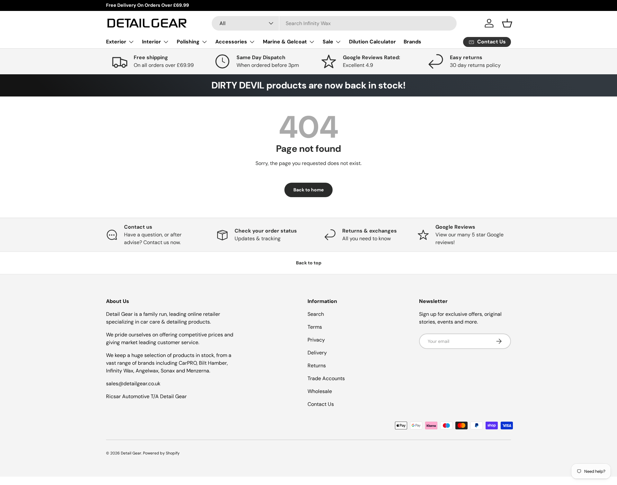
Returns (317, 365)
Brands (412, 41)
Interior (151, 41)
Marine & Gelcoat (285, 41)
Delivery (317, 352)
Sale (328, 41)
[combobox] (334, 23)
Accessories (231, 41)
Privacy (316, 339)
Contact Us (321, 404)
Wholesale (320, 391)
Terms (315, 327)
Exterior (116, 41)
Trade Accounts (326, 378)
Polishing (188, 41)
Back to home (308, 190)
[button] (507, 23)
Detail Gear (131, 453)
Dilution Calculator (372, 41)
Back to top (308, 263)
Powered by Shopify (161, 453)
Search (316, 314)
